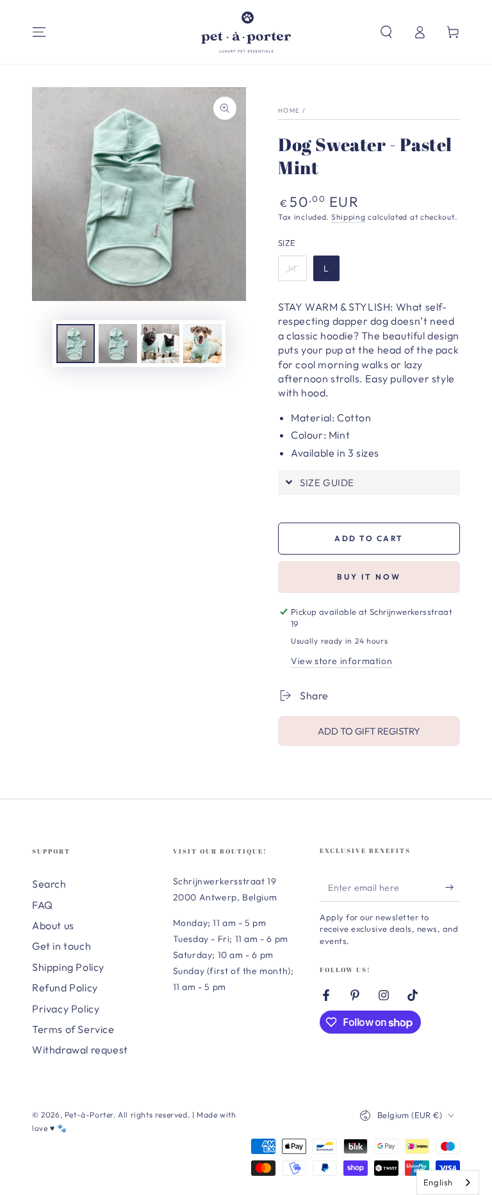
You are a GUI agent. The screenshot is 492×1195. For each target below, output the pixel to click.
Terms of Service (73, 1029)
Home (289, 110)
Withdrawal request (80, 1049)
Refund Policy (65, 987)
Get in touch (61, 945)
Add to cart (368, 538)
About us (53, 925)
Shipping (348, 217)
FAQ (42, 904)
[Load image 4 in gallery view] (202, 343)
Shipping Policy (68, 967)
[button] (386, 32)
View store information (341, 661)
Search (49, 883)
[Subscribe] (452, 887)
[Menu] (39, 32)
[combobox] (447, 1182)
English (438, 1182)
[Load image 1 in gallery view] (75, 343)
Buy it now (369, 576)
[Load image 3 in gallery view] (160, 343)
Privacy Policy (65, 1008)
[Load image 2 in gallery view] (118, 343)
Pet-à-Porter (89, 1114)
